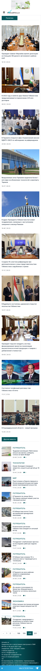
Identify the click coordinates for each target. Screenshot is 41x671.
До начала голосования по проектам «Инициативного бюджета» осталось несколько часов (24, 590)
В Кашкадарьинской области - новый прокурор (20, 428)
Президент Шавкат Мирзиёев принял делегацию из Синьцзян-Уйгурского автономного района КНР (20, 56)
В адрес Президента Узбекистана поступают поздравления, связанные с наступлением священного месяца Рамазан (18, 222)
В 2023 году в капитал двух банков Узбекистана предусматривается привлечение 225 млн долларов (20, 98)
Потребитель (19, 448)
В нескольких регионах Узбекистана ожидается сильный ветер (25, 528)
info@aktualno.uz (11, 652)
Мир (15, 478)
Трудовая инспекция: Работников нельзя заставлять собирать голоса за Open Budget (25, 452)
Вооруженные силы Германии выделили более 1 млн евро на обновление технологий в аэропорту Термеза (20, 180)
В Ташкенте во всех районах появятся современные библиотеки (23, 574)
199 (24, 633)
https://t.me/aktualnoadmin (10, 657)
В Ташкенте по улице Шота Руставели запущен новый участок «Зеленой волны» (26, 498)
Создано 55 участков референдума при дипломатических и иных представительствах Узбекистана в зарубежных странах (19, 264)
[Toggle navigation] (4, 12)
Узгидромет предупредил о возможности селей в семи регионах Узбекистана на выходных (23, 622)
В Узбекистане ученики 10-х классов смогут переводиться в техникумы (25, 559)
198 (18, 633)
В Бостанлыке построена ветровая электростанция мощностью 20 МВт (26, 606)
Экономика (18, 601)
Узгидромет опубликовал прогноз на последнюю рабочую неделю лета (25, 543)
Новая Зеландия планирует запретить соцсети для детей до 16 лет (26, 468)
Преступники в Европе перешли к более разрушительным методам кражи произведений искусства (25, 483)
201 (35, 633)
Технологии (18, 463)
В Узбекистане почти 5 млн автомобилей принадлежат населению (23, 513)
